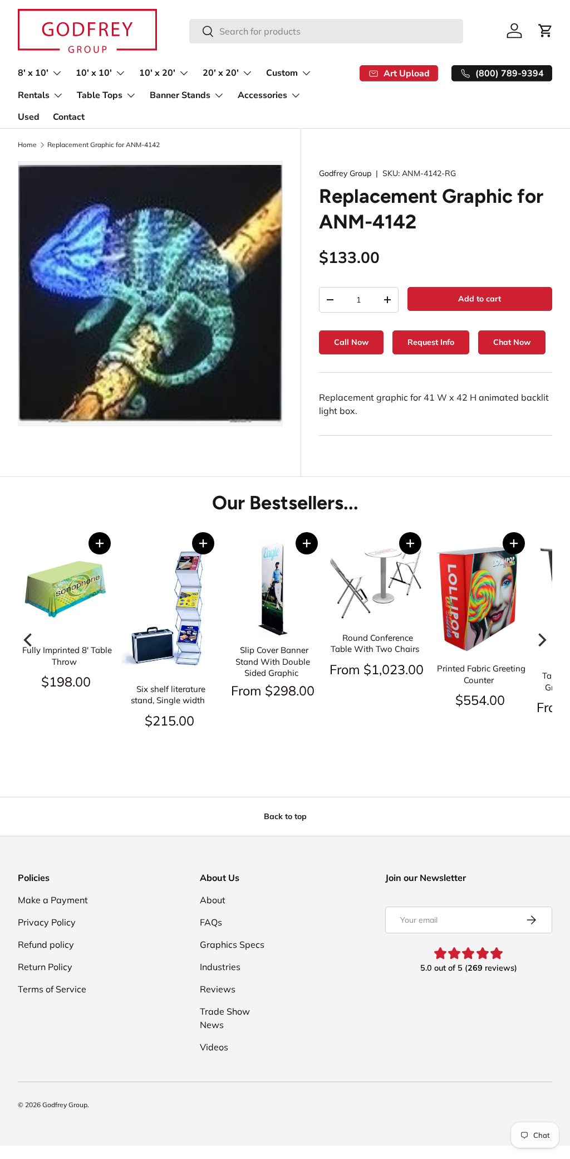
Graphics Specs (232, 944)
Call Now (351, 342)
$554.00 (480, 699)
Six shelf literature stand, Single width (168, 695)
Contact (69, 117)
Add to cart (479, 299)
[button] (100, 543)
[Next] (541, 640)
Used (29, 117)
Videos (214, 1047)
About (212, 899)
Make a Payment (53, 899)
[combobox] (326, 31)
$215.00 (169, 720)
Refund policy (46, 944)
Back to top (285, 816)
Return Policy (45, 966)
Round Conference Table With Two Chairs (375, 643)
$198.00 (66, 681)
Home (27, 145)
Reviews (217, 989)
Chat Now (511, 342)
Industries (220, 966)
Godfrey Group (345, 173)
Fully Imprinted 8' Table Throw (67, 656)
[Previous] (29, 640)
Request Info (430, 342)
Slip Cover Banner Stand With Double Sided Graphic (272, 661)
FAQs (211, 922)
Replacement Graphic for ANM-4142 (103, 145)
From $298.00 (273, 690)
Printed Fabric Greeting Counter (481, 674)
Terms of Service (52, 989)
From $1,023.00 (377, 669)
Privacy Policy (47, 922)
